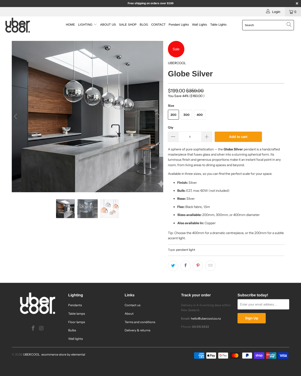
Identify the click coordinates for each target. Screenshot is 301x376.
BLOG (144, 24)
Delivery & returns (137, 330)
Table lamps (76, 313)
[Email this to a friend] (210, 266)
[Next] (158, 116)
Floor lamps (76, 322)
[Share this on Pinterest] (198, 266)
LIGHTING (85, 24)
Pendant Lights (179, 24)
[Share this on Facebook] (185, 266)
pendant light (185, 249)
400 (200, 115)
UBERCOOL (177, 63)
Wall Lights (199, 24)
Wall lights (75, 339)
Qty (170, 127)
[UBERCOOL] (26, 25)
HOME (70, 24)
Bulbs (72, 330)
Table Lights (218, 24)
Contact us (132, 305)
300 (186, 115)
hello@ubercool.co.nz (206, 318)
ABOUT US (108, 24)
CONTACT (158, 24)
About (129, 313)
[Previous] (16, 116)
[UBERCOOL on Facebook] (33, 328)
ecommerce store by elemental (63, 354)
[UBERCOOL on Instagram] (41, 328)
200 (173, 115)
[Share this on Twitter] (173, 266)
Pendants (75, 305)
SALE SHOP (128, 24)
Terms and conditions (140, 322)
